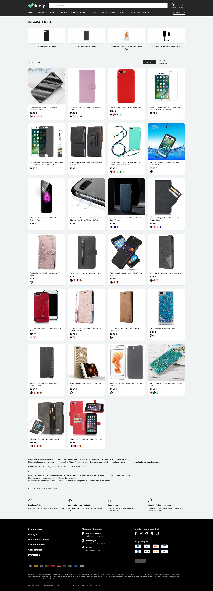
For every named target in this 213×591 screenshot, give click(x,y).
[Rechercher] (51, 5)
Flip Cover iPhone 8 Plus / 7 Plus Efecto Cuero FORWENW (44, 385)
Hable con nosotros (94, 536)
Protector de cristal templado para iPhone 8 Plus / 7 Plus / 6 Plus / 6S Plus (166, 108)
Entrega (32, 534)
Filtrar (149, 62)
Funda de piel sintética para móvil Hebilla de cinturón (86, 164)
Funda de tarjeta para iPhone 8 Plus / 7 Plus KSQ (126, 274)
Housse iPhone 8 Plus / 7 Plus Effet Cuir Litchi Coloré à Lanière (86, 329)
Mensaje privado (93, 550)
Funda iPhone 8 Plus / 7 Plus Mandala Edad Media (45, 274)
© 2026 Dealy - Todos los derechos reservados (44, 585)
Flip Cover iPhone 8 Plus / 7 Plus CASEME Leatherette (125, 329)
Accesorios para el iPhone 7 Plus (166, 46)
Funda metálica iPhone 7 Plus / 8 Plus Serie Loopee (85, 385)
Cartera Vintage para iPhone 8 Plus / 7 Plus (85, 273)
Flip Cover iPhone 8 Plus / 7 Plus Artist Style (165, 273)
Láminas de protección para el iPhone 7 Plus (126, 47)
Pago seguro (113, 505)
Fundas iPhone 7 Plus (46, 46)
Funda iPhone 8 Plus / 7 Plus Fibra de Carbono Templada (43, 108)
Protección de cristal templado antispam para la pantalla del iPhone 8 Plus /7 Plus (46, 164)
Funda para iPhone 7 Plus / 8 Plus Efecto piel (86, 439)
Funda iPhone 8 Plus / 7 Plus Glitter (162, 329)
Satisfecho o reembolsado (79, 505)
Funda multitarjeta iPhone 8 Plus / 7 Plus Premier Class (164, 219)
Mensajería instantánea (95, 543)
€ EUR (139, 561)
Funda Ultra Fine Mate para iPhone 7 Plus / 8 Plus (126, 385)
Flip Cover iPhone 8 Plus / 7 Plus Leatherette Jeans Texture (126, 219)
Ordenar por (162, 60)
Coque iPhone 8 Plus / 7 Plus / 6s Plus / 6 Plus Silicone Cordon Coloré (125, 164)
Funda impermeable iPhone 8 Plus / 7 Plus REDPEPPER (165, 164)
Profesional (34, 555)
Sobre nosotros (36, 544)
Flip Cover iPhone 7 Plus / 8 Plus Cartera (44, 439)
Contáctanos (35, 549)
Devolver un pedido (38, 539)
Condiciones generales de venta (91, 585)
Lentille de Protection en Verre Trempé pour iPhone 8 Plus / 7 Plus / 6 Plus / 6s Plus (86, 219)
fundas (63, 459)
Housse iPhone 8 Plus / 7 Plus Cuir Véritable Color (85, 108)
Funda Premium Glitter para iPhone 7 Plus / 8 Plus (166, 385)
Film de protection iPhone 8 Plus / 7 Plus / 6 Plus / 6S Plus (46, 219)
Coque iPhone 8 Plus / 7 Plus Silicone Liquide (126, 108)
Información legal (71, 585)
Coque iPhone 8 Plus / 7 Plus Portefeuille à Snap (45, 329)
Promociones (35, 529)
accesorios (86, 459)
